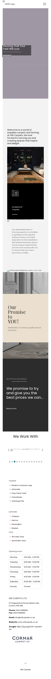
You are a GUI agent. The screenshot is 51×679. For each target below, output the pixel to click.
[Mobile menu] (44, 4)
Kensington (17, 524)
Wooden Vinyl (18, 536)
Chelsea (15, 516)
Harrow (15, 520)
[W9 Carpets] (9, 4)
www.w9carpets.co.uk (28, 622)
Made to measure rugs (22, 485)
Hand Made (17, 497)
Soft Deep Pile (18, 501)
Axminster (16, 489)
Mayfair (15, 528)
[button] (9, 462)
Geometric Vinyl (19, 540)
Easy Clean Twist (19, 493)
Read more (11, 408)
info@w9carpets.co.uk (25, 617)
